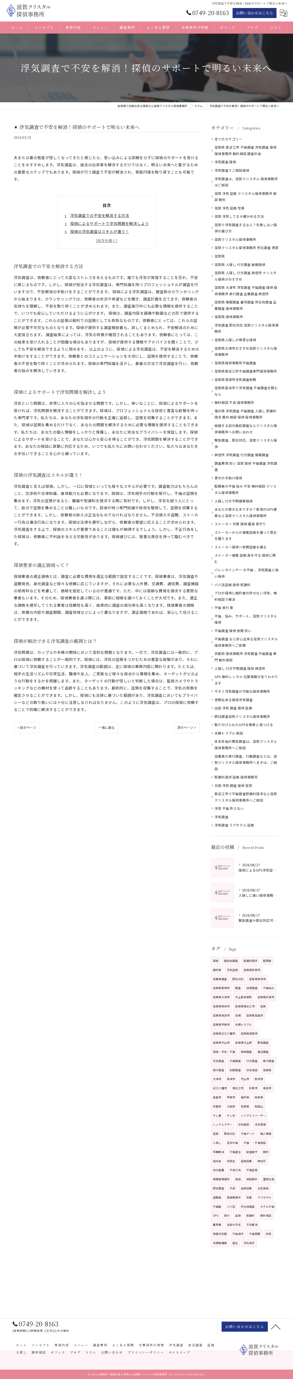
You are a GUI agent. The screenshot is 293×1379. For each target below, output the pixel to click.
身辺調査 (263, 1052)
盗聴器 (217, 1197)
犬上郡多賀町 (243, 997)
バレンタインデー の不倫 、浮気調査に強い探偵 (246, 573)
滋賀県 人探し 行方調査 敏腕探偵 (239, 264)
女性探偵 (263, 1188)
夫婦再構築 (220, 1243)
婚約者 (217, 970)
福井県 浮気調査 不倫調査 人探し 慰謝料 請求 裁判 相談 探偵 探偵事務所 (245, 414)
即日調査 (218, 1188)
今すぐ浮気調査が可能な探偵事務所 (242, 691)
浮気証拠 (232, 970)
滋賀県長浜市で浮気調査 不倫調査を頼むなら (246, 391)
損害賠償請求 (221, 1179)
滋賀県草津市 (257, 979)
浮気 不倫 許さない (229, 808)
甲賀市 (231, 1097)
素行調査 (268, 1061)
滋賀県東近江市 (245, 1006)
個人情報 (265, 1133)
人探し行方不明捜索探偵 (233, 501)
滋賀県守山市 (221, 1042)
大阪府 (231, 1106)
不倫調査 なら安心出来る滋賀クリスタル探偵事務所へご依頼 (246, 642)
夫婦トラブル (243, 1024)
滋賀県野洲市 (221, 1006)
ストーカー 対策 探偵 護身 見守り (240, 523)
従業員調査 (220, 979)
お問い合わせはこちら (254, 13)
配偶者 (267, 961)
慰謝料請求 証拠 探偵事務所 (236, 777)
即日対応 (238, 979)
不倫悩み (268, 988)
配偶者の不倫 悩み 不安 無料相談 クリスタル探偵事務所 (245, 489)
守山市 (245, 1079)
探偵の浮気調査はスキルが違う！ (99, 231)
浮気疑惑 (243, 1124)
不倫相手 (238, 1234)
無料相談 (265, 1215)
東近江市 (238, 1088)
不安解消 (252, 1224)
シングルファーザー (253, 1115)
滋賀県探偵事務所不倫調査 (235, 362)
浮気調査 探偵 (225, 161)
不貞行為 (235, 1170)
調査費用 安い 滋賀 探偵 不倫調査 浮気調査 (245, 466)
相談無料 (252, 1179)
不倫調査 (235, 1061)
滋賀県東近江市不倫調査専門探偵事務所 (245, 371)
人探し (217, 1143)
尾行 (227, 1215)
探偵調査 (246, 1052)
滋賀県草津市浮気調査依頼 (235, 379)
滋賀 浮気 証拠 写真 (229, 208)
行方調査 (252, 1061)
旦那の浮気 (234, 1224)
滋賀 (263, 1006)
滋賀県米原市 (266, 997)
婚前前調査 (231, 961)
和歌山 (259, 1106)
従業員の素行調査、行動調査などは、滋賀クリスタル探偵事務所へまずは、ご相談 (245, 762)
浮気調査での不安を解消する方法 (99, 215)
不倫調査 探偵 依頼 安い (233, 630)
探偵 (215, 961)
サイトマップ (179, 1352)
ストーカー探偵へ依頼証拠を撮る (240, 547)
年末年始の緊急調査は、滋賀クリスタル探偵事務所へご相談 (245, 744)
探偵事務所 (234, 1197)
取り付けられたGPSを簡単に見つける (243, 724)
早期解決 (218, 1152)
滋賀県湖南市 (249, 1033)
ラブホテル (264, 1197)
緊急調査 (263, 1042)
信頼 (238, 1015)
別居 (249, 1197)
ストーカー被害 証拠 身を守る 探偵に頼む (245, 558)
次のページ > (186, 727)
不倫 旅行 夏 (223, 607)
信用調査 (252, 988)
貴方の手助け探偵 (228, 477)
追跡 (238, 1215)
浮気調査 (221, 816)
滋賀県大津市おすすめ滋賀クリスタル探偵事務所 (245, 351)
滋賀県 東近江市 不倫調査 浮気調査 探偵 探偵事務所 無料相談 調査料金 (245, 150)
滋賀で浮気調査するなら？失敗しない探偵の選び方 (245, 227)
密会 (235, 1243)
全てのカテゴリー (228, 139)
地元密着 (218, 1170)
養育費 (217, 1224)
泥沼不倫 (232, 1143)
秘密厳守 (252, 1152)
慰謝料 (250, 1215)
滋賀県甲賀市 (221, 1024)
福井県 (245, 1097)
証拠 (215, 1133)
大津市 (217, 1079)
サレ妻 (217, 1115)
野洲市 (259, 1079)
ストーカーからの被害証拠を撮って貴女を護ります (245, 535)
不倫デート (248, 1133)
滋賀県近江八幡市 (224, 1033)
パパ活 (231, 1206)
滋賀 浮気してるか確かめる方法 (239, 216)
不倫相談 (260, 1143)
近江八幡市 (220, 1088)
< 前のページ (26, 727)
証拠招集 (246, 1161)
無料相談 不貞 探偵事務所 (234, 402)
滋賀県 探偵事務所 (228, 316)
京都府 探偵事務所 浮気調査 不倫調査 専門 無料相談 (245, 656)
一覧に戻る (106, 727)
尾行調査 (218, 1070)
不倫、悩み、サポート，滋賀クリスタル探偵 (245, 619)
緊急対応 (229, 1133)
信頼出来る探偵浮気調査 (233, 699)
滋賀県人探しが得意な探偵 (235, 339)
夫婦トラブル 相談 (228, 733)
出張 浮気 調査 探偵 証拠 (233, 708)
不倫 (246, 1143)
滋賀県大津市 (221, 997)
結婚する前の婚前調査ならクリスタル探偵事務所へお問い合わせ (245, 428)
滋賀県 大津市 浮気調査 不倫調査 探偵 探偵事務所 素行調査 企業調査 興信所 (245, 290)
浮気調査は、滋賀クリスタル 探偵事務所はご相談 (246, 182)
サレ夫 (231, 1115)
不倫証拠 (252, 1170)
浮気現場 (260, 1124)
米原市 (253, 1088)
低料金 (217, 1161)
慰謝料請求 (251, 961)
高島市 (217, 1097)
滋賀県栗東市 (221, 988)
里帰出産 (268, 1179)
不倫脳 (217, 1206)
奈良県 (245, 1106)
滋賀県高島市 (254, 1015)
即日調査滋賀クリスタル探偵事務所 (242, 716)
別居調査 (235, 1070)
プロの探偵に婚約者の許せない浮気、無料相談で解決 (245, 596)
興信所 (262, 1161)
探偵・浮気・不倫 (224, 1052)
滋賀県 (219, 256)
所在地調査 (248, 1206)
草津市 (231, 1079)
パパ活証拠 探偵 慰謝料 (232, 584)
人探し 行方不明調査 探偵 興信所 (239, 668)
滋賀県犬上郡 (243, 1042)
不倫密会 (235, 1152)
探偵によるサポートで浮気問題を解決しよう (109, 223)
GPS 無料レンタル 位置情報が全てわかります (246, 679)
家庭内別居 (220, 1234)
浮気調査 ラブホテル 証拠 (234, 825)
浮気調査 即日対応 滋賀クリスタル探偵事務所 (246, 328)
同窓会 (231, 1161)
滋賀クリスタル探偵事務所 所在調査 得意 (246, 247)
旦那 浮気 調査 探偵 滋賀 (233, 785)
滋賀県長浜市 (221, 1015)
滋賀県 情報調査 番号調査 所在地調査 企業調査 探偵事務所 (245, 305)
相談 (238, 1179)
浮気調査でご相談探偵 (231, 170)
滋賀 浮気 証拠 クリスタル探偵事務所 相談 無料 (245, 196)
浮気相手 (249, 1243)
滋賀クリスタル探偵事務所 (235, 239)
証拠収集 (246, 1188)
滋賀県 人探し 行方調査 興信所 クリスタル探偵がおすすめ (245, 276)
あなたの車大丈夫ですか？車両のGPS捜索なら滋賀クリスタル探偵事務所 (245, 512)
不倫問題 (254, 1234)
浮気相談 (252, 1070)
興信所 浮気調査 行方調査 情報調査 (241, 454)
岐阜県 (259, 1097)
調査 (238, 988)
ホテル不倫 (267, 1206)
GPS (216, 1215)
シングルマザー (222, 1124)
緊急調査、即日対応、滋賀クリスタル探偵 (245, 443)
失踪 (268, 1234)
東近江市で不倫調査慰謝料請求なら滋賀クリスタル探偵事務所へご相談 (245, 796)
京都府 (217, 1106)
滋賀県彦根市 (252, 970)
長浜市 (267, 1088)
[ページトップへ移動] (275, 1326)
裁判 (266, 1152)
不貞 (232, 1188)
